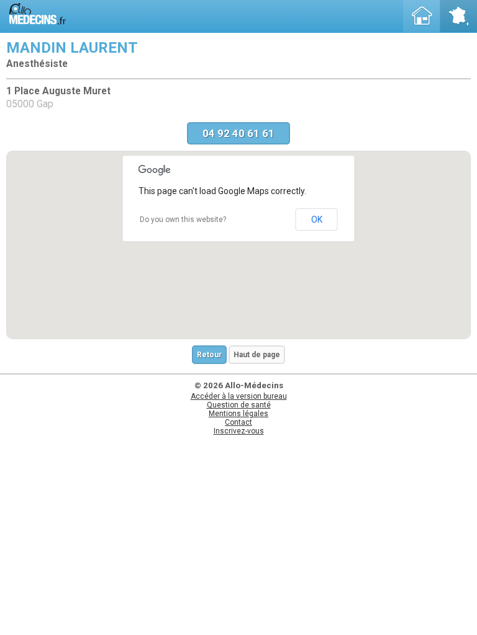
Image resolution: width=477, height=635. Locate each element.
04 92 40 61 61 (238, 133)
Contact (238, 422)
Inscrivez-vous (239, 431)
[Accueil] (421, 16)
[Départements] (458, 16)
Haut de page (257, 354)
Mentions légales (238, 413)
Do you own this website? (183, 219)
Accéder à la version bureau (239, 396)
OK (316, 219)
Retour (209, 354)
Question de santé (239, 405)
